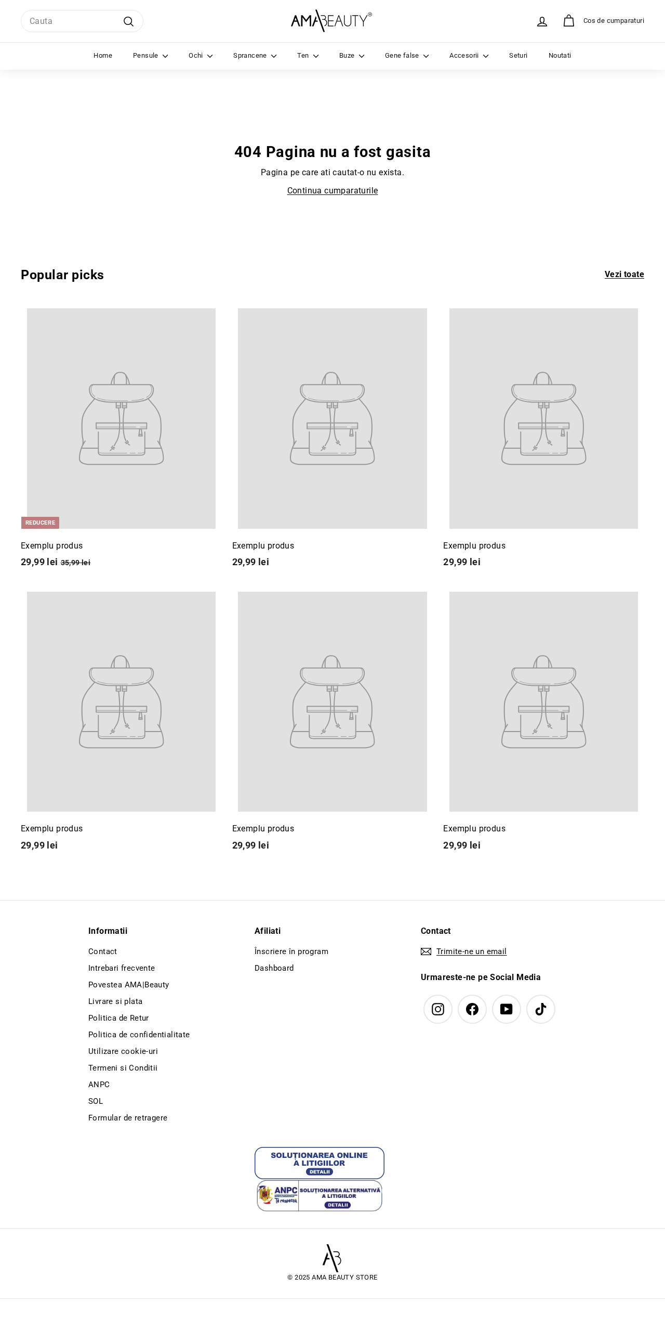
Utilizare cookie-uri (123, 1051)
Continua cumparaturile (332, 190)
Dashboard (274, 968)
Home (103, 55)
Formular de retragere (127, 1118)
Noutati (560, 55)
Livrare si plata (115, 1001)
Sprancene (251, 55)
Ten (304, 55)
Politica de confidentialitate (139, 1034)
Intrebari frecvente (121, 968)
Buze (347, 55)
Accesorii (465, 55)
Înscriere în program (291, 951)
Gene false (403, 55)
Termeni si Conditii (123, 1068)
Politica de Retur (118, 1018)
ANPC (99, 1084)
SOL (95, 1101)
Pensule (146, 55)
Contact (102, 951)
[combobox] (82, 21)
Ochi (197, 55)
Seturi (518, 55)
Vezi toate (624, 274)
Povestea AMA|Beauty (128, 984)
